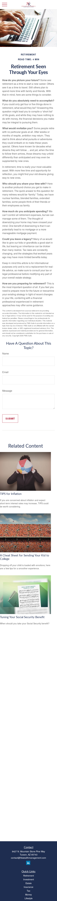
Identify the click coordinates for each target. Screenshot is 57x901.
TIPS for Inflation (11, 494)
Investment (28, 879)
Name (5, 353)
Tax (28, 890)
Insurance (28, 886)
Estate (29, 883)
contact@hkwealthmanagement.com (28, 857)
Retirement (28, 875)
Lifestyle (29, 898)
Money (28, 894)
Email (5, 372)
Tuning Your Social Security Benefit (22, 617)
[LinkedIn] (28, 863)
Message (7, 390)
